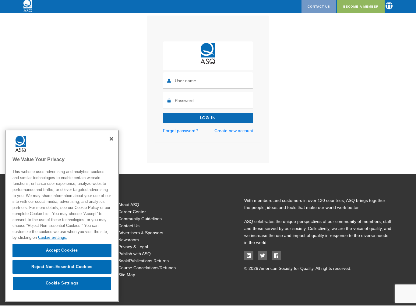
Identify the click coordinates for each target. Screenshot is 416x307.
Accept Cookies (62, 250)
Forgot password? (180, 130)
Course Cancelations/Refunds (147, 267)
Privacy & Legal (133, 246)
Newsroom (128, 239)
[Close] (111, 139)
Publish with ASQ (134, 253)
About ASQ (128, 204)
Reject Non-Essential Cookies (61, 266)
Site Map (126, 274)
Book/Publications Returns (143, 260)
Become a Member (361, 6)
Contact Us (319, 6)
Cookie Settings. (52, 237)
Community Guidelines (140, 218)
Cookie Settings (62, 283)
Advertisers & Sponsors (140, 232)
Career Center (132, 211)
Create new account (233, 130)
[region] (62, 216)
